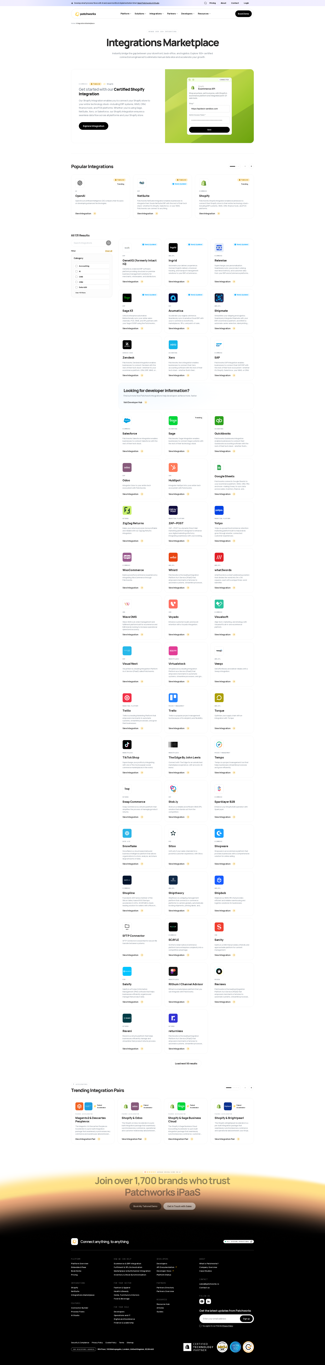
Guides (160, 1311)
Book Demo (76, 1271)
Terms (121, 1342)
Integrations (156, 13)
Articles (160, 1308)
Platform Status (164, 1275)
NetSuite (75, 1291)
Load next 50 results (186, 1063)
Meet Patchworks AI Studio (148, 3)
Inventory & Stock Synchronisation (130, 1275)
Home (73, 23)
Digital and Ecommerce (124, 1319)
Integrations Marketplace (83, 1295)
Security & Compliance (80, 1342)
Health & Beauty (121, 1291)
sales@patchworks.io (209, 1284)
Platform (125, 13)
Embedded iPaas (78, 1267)
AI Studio (75, 1315)
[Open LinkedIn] (208, 1301)
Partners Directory (165, 1287)
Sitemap (130, 1342)
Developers (186, 13)
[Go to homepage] (85, 14)
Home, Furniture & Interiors (126, 1295)
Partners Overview (165, 1291)
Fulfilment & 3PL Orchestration (128, 1267)
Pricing (212, 3)
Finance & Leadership (124, 1322)
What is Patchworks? (208, 1263)
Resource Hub (163, 1304)
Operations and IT (122, 1315)
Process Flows (77, 1311)
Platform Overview (79, 1263)
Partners (171, 13)
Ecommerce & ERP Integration (127, 1263)
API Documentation (165, 1267)
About (223, 3)
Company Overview (208, 1267)
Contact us (204, 1287)
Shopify (74, 1287)
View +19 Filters (80, 293)
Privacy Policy (227, 1326)
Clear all (108, 251)
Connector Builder (79, 1308)
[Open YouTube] (201, 1301)
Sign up (246, 1318)
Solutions (139, 13)
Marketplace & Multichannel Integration (132, 1271)
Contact (235, 3)
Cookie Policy (110, 1342)
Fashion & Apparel (122, 1287)
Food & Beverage (122, 1298)
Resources (203, 13)
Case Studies (205, 1271)
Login (246, 3)
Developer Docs (164, 1271)
